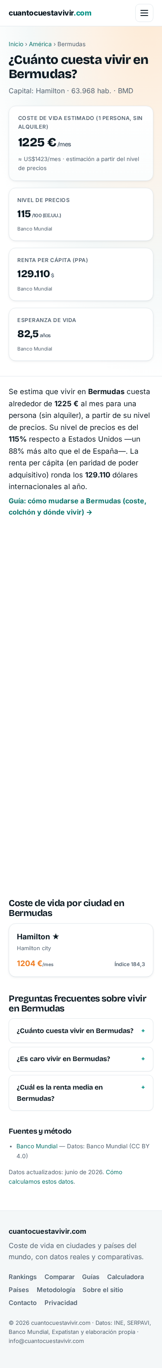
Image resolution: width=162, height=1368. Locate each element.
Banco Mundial (36, 1146)
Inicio (16, 44)
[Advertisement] (81, 618)
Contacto (23, 1303)
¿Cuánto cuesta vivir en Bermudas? (75, 1031)
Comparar (59, 1277)
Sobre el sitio (103, 1290)
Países (19, 1290)
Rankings (23, 1277)
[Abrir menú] (144, 13)
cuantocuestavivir (50, 12)
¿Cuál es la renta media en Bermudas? (60, 1093)
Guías (90, 1277)
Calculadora (125, 1277)
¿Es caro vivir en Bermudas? (63, 1059)
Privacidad (60, 1303)
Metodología (56, 1290)
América (40, 44)
